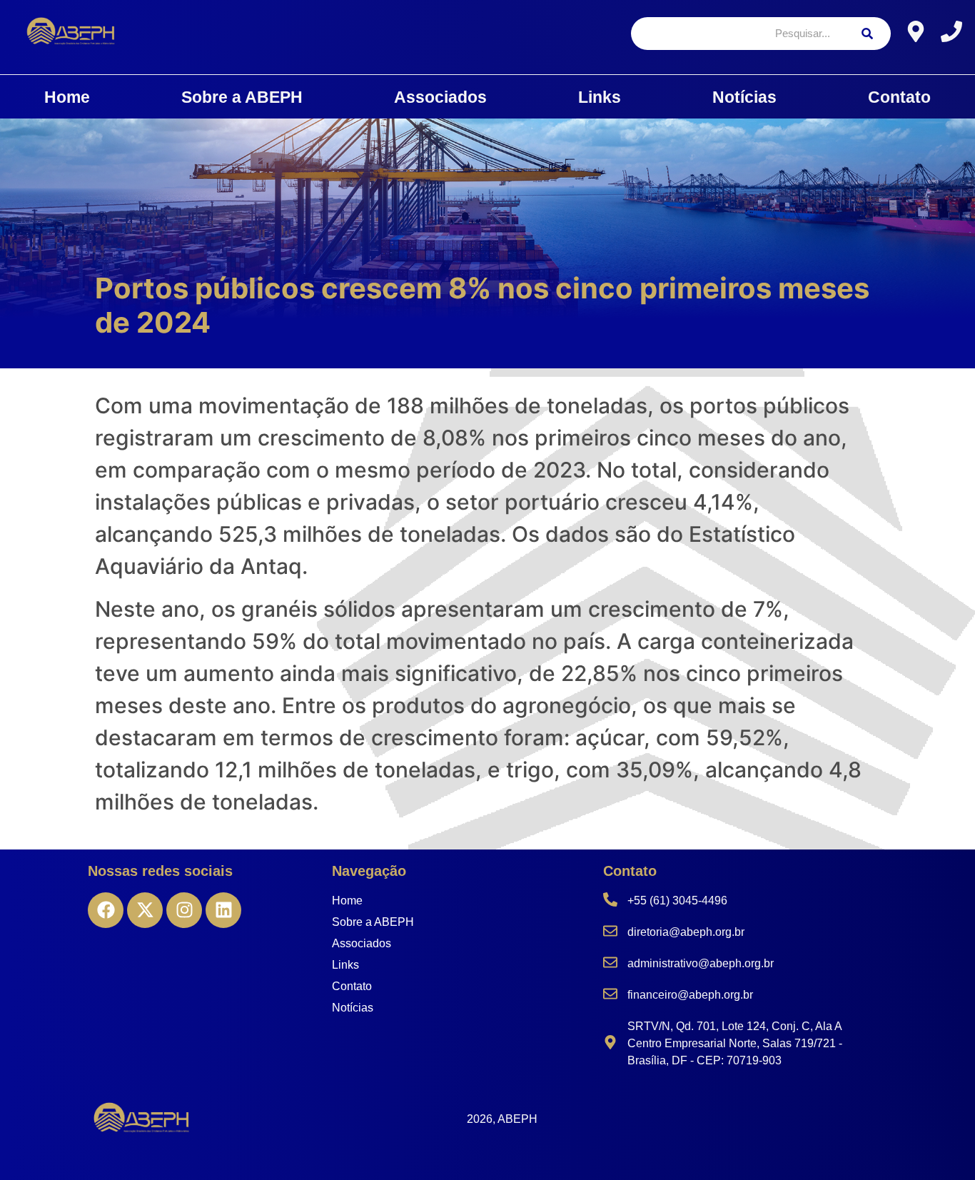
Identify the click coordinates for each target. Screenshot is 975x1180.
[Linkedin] (223, 910)
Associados (440, 97)
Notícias (744, 97)
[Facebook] (105, 910)
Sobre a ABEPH (242, 97)
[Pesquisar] (867, 33)
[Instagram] (184, 910)
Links (599, 97)
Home (67, 97)
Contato (899, 97)
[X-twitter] (145, 910)
